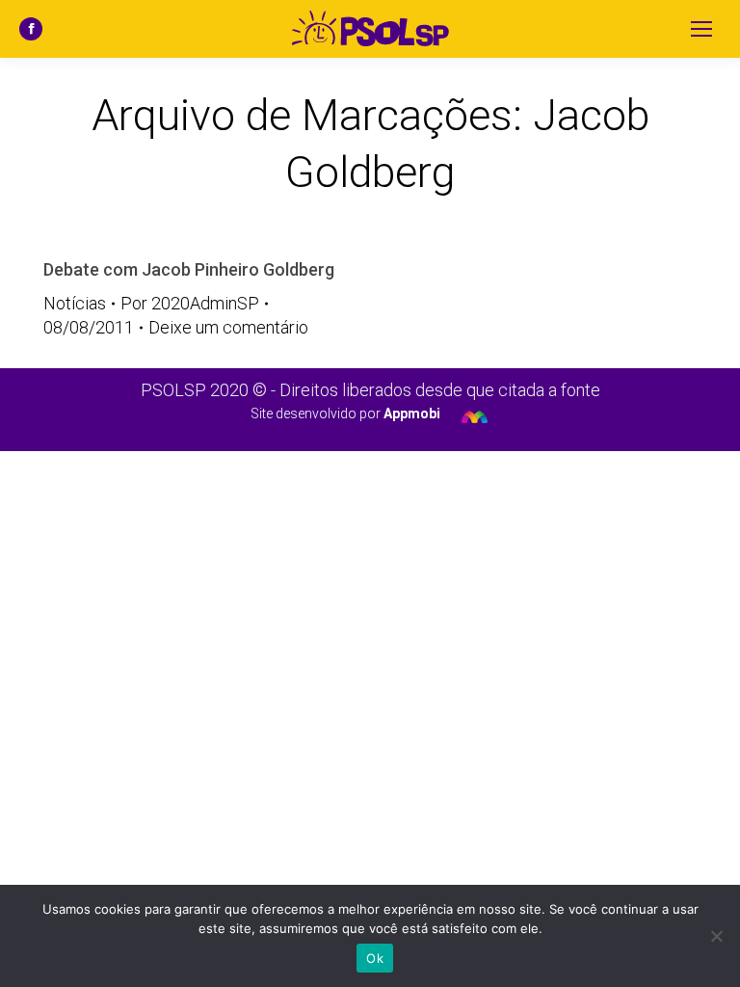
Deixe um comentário (228, 327)
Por (189, 303)
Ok (374, 958)
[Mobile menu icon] (701, 29)
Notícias (74, 303)
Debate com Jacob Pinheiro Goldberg (188, 269)
